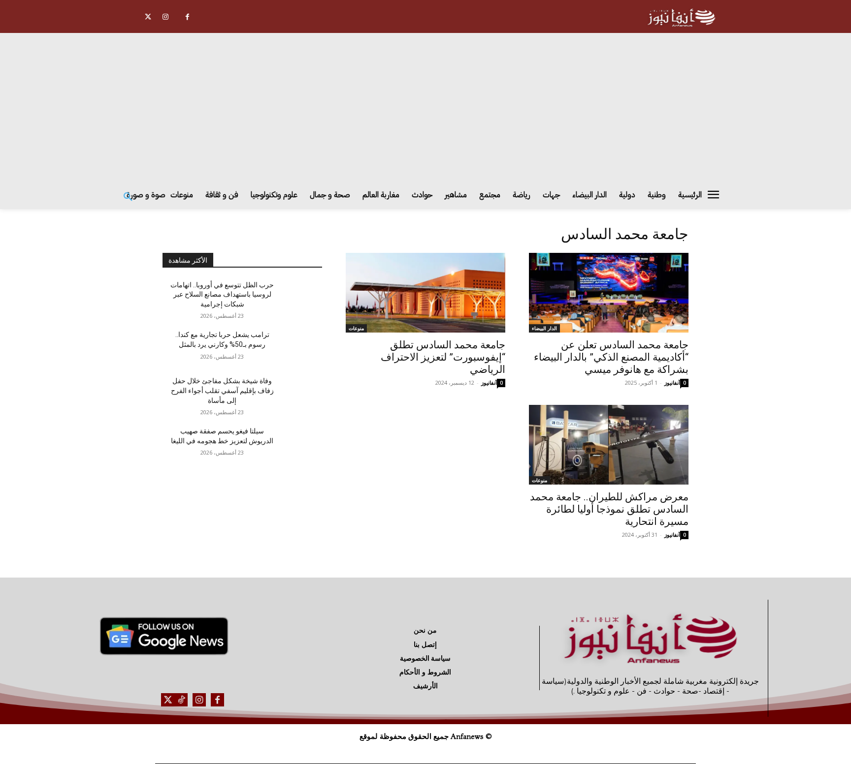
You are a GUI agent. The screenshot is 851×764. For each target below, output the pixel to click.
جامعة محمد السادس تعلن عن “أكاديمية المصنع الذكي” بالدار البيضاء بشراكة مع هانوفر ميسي (611, 357)
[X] (148, 17)
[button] (128, 197)
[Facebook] (187, 17)
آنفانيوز (672, 382)
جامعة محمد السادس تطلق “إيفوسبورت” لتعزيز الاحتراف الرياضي (443, 357)
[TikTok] (181, 699)
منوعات (356, 328)
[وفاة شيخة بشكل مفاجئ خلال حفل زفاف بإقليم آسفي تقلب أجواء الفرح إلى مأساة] (298, 393)
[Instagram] (165, 17)
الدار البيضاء (544, 328)
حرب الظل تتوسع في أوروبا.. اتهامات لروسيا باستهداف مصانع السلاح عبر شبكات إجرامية (222, 294)
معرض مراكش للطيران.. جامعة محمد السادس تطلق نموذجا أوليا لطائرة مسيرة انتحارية (609, 509)
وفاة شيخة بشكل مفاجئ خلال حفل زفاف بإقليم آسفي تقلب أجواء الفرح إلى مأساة (222, 390)
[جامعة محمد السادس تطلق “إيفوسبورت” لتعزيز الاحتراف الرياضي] (425, 293)
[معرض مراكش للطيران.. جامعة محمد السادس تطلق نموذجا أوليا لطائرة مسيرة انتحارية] (608, 445)
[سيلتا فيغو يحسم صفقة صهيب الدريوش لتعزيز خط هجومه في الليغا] (298, 443)
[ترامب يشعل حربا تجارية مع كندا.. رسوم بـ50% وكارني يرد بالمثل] (298, 347)
